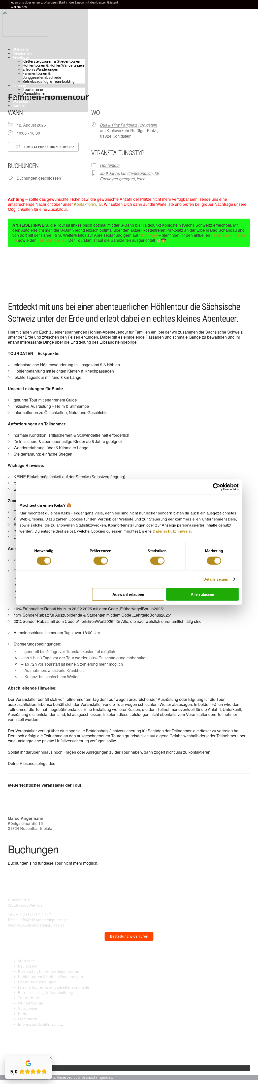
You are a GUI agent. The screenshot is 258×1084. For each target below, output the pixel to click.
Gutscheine (22, 97)
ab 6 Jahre (109, 173)
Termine (19, 85)
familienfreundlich (137, 173)
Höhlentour (110, 165)
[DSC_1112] (171, 274)
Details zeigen (215, 579)
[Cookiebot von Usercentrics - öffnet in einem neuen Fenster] (217, 487)
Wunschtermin (35, 93)
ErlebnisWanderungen (40, 69)
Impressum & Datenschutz (40, 1024)
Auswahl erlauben (128, 594)
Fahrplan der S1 (52, 240)
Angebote (21, 57)
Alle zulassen (202, 594)
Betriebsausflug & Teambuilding (49, 81)
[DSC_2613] (78, 274)
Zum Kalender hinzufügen (47, 147)
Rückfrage (148, 235)
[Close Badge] (50, 1057)
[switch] (100, 560)
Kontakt (19, 105)
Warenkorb (19, 7)
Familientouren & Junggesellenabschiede (42, 75)
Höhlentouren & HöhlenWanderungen (53, 65)
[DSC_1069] (125, 274)
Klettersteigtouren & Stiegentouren (51, 61)
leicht (141, 179)
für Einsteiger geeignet (129, 176)
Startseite (21, 49)
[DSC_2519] (31, 274)
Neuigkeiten (22, 53)
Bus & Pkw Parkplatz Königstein (128, 125)
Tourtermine (33, 89)
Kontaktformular (88, 204)
